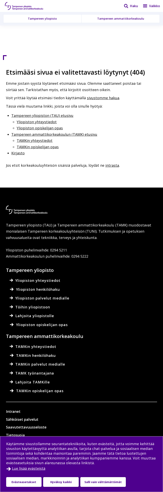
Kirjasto (18, 153)
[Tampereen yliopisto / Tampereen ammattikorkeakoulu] (28, 6)
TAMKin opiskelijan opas (38, 146)
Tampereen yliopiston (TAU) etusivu (42, 115)
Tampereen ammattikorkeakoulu (120, 18)
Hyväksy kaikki (61, 482)
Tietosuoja (15, 435)
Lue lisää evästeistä (28, 468)
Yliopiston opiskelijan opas (40, 128)
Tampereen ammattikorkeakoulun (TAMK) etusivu (54, 134)
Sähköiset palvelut (22, 419)
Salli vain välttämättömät (103, 482)
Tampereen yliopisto (42, 18)
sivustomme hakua (103, 97)
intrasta (112, 165)
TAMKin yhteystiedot (34, 140)
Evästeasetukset (24, 482)
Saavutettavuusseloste (26, 427)
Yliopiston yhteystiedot (37, 121)
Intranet (13, 411)
